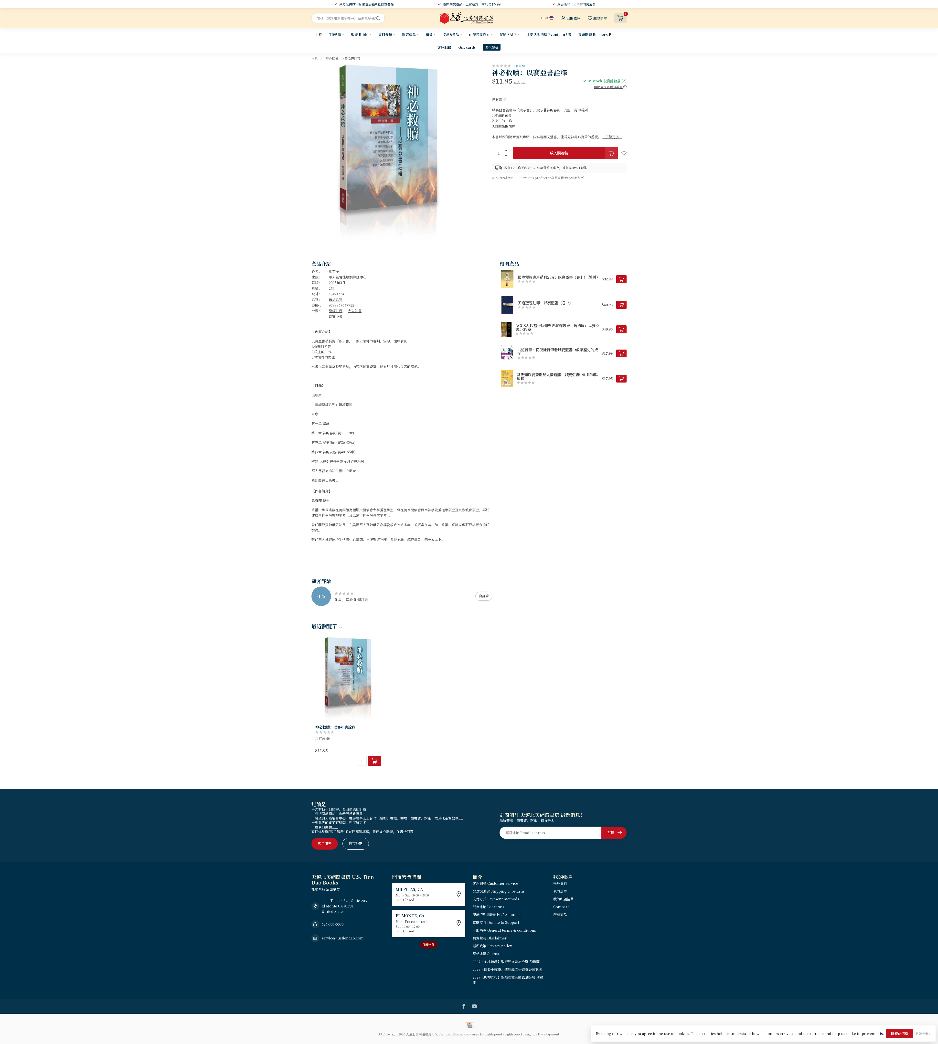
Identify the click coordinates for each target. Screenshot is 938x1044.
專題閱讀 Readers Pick (597, 34)
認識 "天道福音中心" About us (497, 914)
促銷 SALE (508, 34)
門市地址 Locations (488, 906)
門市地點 (355, 843)
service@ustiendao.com (343, 938)
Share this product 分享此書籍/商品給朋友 (550, 177)
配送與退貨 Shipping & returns (499, 891)
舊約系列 (335, 299)
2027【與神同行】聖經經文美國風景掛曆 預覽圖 (508, 980)
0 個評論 (519, 66)
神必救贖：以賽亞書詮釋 (342, 58)
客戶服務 (444, 47)
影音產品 (409, 34)
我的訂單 (560, 891)
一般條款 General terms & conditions (504, 930)
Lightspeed (493, 1034)
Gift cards (467, 47)
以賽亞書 (335, 316)
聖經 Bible (359, 34)
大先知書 (355, 310)
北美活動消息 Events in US (549, 34)
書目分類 (385, 34)
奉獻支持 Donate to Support (496, 922)
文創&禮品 (451, 34)
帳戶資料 (560, 883)
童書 (429, 34)
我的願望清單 (563, 898)
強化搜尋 (492, 47)
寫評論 (484, 596)
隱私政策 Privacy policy (492, 945)
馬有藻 (334, 271)
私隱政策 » (923, 1033)
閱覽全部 (429, 944)
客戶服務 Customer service (495, 883)
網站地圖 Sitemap (487, 953)
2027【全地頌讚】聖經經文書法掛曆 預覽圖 (506, 961)
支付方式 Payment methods (496, 898)
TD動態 (335, 34)
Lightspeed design (518, 1034)
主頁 (318, 34)
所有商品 (560, 914)
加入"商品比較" (502, 177)
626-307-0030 (333, 924)
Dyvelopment (548, 1034)
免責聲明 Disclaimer (490, 938)
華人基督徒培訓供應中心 (347, 277)
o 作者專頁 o (479, 34)
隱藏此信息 (899, 1033)
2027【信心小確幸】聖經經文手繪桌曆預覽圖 (507, 969)
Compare (561, 906)
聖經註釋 (335, 310)
